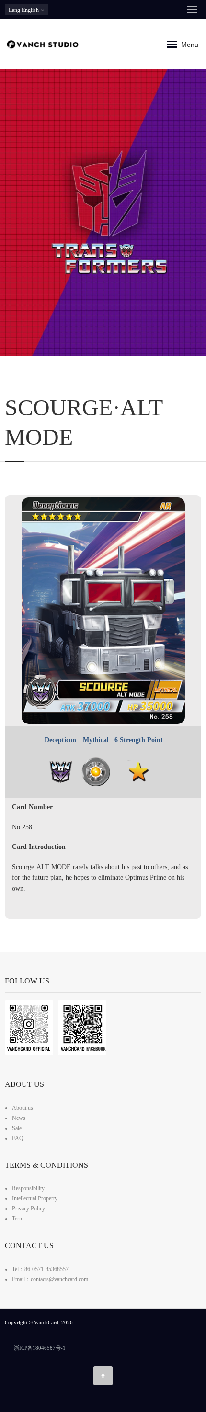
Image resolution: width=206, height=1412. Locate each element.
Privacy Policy (28, 1208)
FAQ (17, 1138)
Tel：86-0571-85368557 (40, 1269)
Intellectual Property (34, 1198)
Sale (17, 1128)
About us (22, 1108)
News (18, 1118)
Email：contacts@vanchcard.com (50, 1279)
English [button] (24, 10)
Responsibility (28, 1188)
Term (17, 1218)
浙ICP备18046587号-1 (40, 1348)
